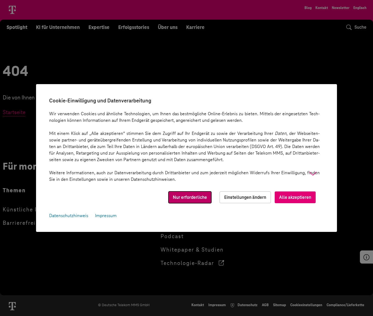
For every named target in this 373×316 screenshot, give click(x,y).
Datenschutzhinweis (68, 215)
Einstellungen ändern (245, 197)
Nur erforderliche (190, 197)
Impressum (106, 215)
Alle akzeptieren (295, 197)
